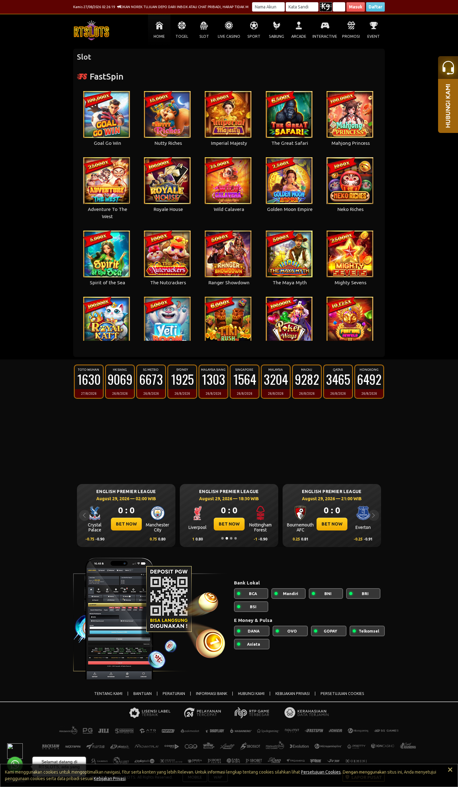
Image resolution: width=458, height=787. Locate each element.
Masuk (355, 6)
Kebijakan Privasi (110, 778)
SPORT (253, 36)
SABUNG (276, 36)
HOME (159, 36)
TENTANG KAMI (108, 694)
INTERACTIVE (324, 36)
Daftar (375, 6)
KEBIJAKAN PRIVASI (292, 694)
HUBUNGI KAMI (251, 694)
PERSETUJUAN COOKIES (342, 694)
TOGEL (181, 36)
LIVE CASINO (229, 36)
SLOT (204, 36)
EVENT (373, 36)
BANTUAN (142, 694)
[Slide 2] (227, 538)
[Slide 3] (231, 538)
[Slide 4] (235, 538)
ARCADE (298, 36)
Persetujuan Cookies (321, 772)
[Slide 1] (222, 538)
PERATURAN (174, 694)
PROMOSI (351, 36)
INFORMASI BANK (211, 694)
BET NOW (123, 523)
